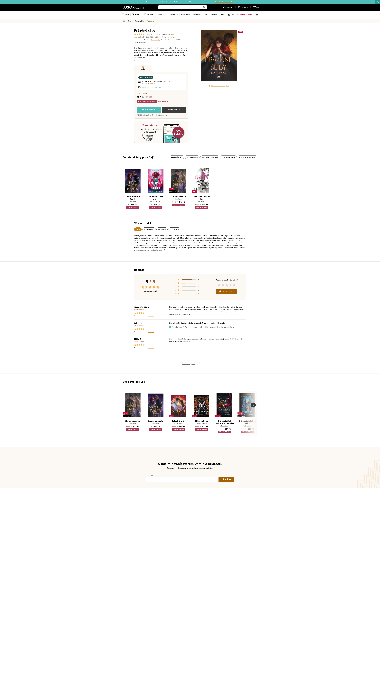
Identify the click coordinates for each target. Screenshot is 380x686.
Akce (232, 14)
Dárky (206, 14)
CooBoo (174, 34)
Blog (222, 14)
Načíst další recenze (189, 365)
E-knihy (137, 14)
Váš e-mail (149, 475)
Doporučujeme (176, 157)
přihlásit (226, 479)
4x (148, 34)
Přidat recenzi (226, 291)
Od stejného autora (210, 157)
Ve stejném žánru (228, 157)
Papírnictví (196, 14)
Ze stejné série (192, 157)
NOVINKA (172, 192)
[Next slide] (240, 55)
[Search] (204, 7)
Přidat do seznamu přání (220, 86)
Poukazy (163, 14)
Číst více (137, 61)
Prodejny (214, 14)
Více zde (151, 316)
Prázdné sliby (155, 40)
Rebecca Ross (178, 423)
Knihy (127, 14)
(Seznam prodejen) (148, 83)
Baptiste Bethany (155, 201)
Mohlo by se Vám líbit (247, 157)
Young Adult (139, 21)
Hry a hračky (174, 14)
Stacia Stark (224, 426)
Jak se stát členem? (163, 101)
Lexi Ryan (158, 34)
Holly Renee (247, 426)
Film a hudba (185, 14)
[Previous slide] (196, 55)
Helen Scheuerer (201, 423)
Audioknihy (150, 14)
